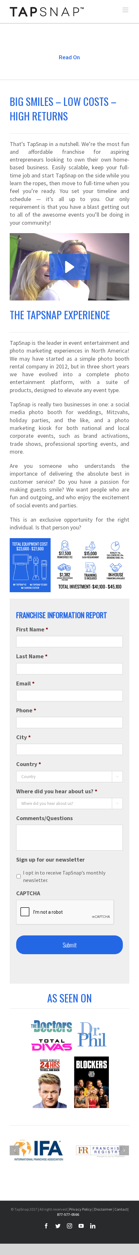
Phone (26, 710)
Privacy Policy (80, 1209)
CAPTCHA (28, 893)
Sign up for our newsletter (50, 859)
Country (28, 764)
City (23, 737)
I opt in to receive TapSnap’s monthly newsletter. (64, 877)
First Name (32, 629)
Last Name (32, 656)
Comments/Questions (44, 818)
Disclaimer (103, 1209)
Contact (121, 1209)
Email (25, 683)
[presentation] (65, 912)
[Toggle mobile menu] (126, 9)
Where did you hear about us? (56, 791)
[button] (69, 267)
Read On (69, 57)
